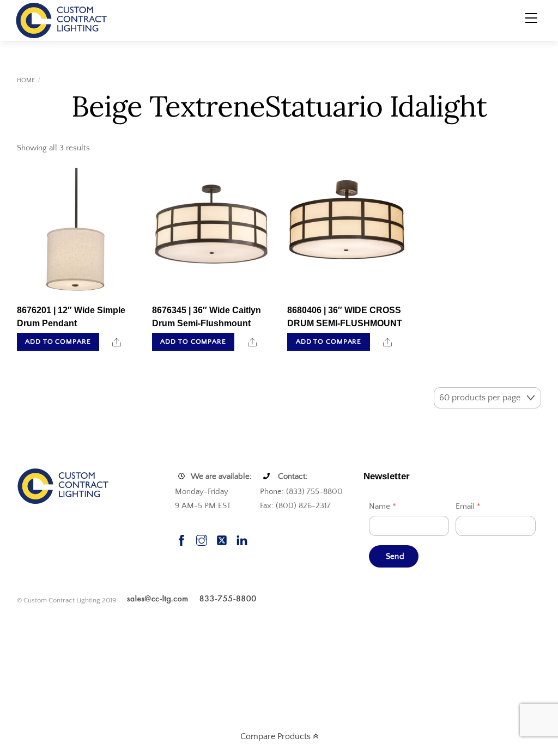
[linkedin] (242, 539)
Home (26, 80)
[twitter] (221, 539)
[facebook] (181, 539)
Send (395, 556)
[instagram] (201, 539)
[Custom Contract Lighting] (61, 19)
